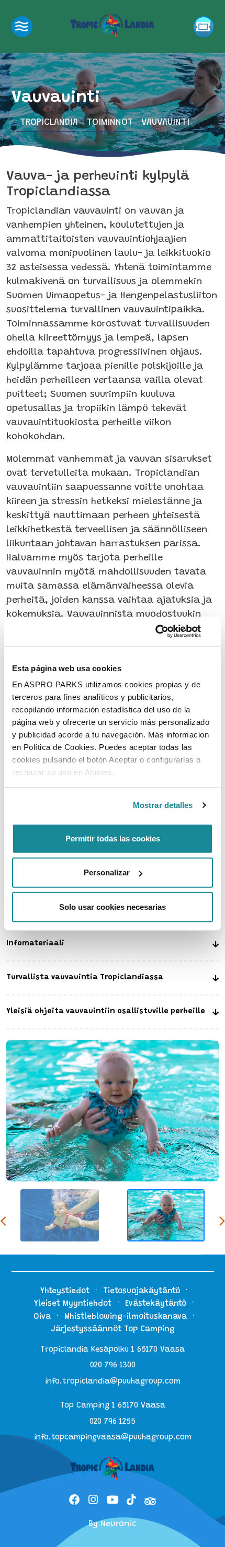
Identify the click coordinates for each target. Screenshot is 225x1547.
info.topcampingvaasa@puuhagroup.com (113, 1437)
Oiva (42, 1317)
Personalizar (107, 872)
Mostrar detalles (163, 805)
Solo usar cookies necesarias (112, 906)
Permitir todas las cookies (112, 838)
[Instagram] (93, 1501)
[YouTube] (112, 1501)
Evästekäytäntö (155, 1304)
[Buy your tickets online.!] (203, 26)
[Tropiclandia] (112, 26)
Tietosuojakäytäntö (141, 1291)
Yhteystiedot (64, 1291)
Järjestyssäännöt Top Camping (113, 1329)
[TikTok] (131, 1501)
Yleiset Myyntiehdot (72, 1304)
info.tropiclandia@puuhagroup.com (113, 1382)
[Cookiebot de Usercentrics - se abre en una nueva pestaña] (167, 631)
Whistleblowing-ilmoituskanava (125, 1317)
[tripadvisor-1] (150, 1501)
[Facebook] (74, 1501)
